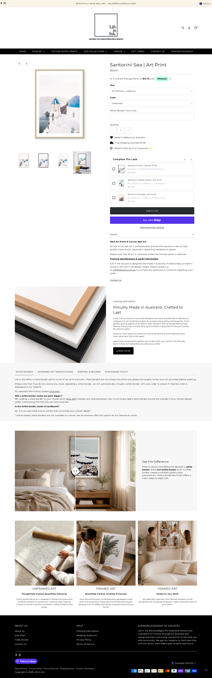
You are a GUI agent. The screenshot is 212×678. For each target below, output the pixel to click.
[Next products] (191, 160)
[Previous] (19, 63)
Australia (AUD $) (184, 663)
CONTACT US (158, 51)
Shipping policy (67, 669)
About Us (20, 631)
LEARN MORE (123, 351)
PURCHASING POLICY (116, 371)
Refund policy (21, 669)
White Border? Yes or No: (123, 110)
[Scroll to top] (206, 670)
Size (112, 85)
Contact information (85, 669)
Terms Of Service (85, 644)
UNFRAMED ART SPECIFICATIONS (55, 371)
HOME (22, 51)
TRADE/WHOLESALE (182, 51)
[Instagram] (4, 3)
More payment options (152, 227)
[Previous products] (185, 160)
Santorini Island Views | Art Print (145, 180)
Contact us (116, 280)
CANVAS (118, 51)
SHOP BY (37, 51)
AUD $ (206, 3)
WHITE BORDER (24, 371)
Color (113, 97)
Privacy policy (35, 669)
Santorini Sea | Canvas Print (142, 165)
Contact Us (21, 644)
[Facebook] (1, 3)
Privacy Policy (83, 639)
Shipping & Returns (86, 635)
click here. (54, 391)
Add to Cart (152, 210)
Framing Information (87, 631)
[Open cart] (195, 28)
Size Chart (20, 635)
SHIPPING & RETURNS (89, 371)
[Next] (26, 63)
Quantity (114, 124)
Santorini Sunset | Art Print (142, 194)
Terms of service (51, 669)
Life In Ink (39, 672)
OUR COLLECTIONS (94, 51)
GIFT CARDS (137, 51)
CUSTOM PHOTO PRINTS (64, 51)
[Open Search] (183, 28)
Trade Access (21, 639)
